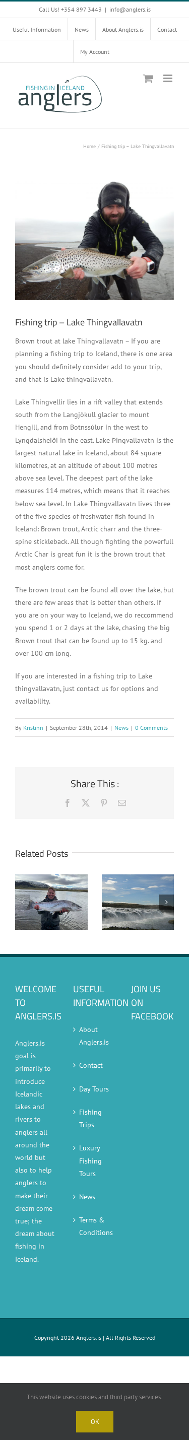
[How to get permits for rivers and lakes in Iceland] (51, 878)
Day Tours (94, 1088)
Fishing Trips (90, 1118)
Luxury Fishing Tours (90, 1160)
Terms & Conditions (95, 1226)
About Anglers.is (94, 1036)
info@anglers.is (130, 9)
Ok (95, 1421)
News (121, 727)
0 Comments (151, 727)
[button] (22, 902)
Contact (91, 1065)
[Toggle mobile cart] (148, 78)
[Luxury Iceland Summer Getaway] (138, 878)
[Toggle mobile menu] (168, 78)
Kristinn (33, 727)
